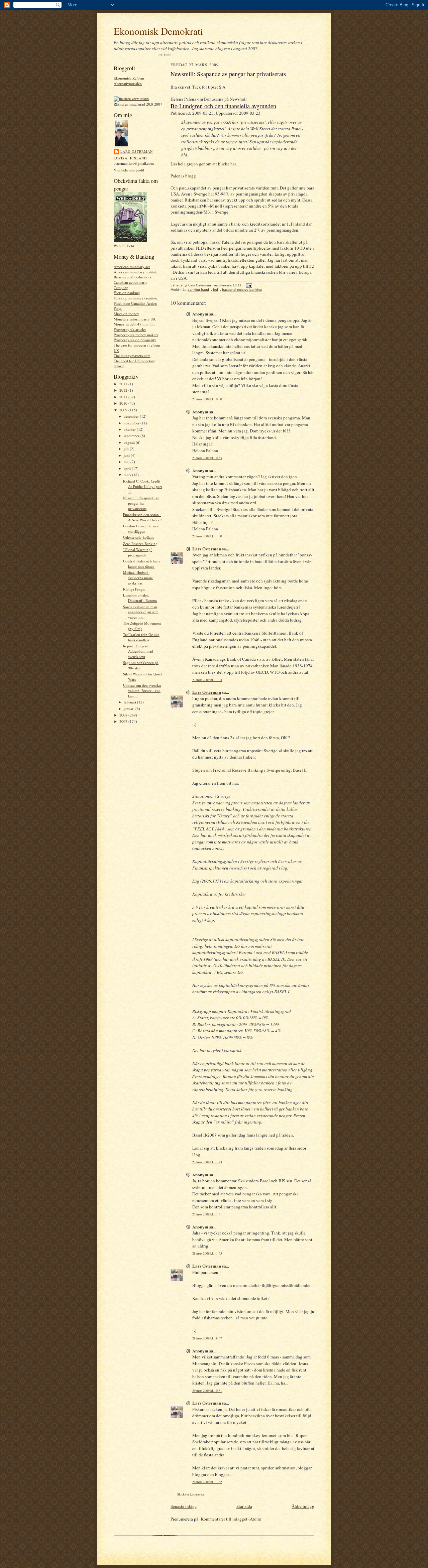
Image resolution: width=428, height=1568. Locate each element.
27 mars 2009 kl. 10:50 (207, 399)
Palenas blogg (183, 176)
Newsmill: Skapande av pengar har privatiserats (141, 503)
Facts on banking (127, 292)
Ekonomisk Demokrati (158, 30)
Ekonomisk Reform (129, 78)
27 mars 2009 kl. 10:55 (207, 458)
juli (127, 448)
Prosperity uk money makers (136, 334)
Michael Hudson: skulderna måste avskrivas (138, 577)
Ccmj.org (121, 287)
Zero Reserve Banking (140, 543)
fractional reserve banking (242, 289)
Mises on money (126, 313)
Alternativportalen (128, 83)
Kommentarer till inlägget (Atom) (231, 1519)
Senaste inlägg (184, 1506)
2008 (123, 714)
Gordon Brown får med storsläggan (141, 528)
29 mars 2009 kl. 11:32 (207, 1482)
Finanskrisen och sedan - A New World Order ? (142, 517)
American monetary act (132, 266)
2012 (123, 390)
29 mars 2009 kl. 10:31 (207, 1391)
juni (127, 455)
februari (130, 701)
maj (127, 461)
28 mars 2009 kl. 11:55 (207, 1253)
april (128, 468)
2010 (123, 403)
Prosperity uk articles (130, 329)
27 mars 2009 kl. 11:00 (207, 536)
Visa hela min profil (129, 169)
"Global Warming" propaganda (137, 552)
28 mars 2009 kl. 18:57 (207, 1338)
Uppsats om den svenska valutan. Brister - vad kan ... (142, 690)
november (132, 422)
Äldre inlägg (303, 1506)
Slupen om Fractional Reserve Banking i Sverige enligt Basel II (249, 770)
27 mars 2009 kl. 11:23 (207, 1162)
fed (215, 289)
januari (129, 708)
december (132, 416)
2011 (123, 396)
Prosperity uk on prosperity (135, 339)
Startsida (244, 1506)
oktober (130, 429)
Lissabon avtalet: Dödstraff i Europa (140, 598)
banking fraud (198, 289)
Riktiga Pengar (134, 589)
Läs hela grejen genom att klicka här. (204, 164)
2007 (123, 721)
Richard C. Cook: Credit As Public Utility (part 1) (142, 486)
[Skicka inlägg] (248, 285)
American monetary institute (135, 271)
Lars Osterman (136, 151)
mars (128, 474)
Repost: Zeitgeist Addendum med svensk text (138, 651)
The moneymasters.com (132, 355)
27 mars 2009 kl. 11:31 (207, 1214)
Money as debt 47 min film (134, 323)
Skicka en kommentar (191, 1494)
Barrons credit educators (132, 276)
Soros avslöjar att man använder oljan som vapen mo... (140, 612)
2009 (123, 409)
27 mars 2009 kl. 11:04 (207, 680)
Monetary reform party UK (135, 318)
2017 (123, 383)
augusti (130, 442)
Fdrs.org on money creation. (136, 297)
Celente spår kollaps (138, 537)
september (132, 435)
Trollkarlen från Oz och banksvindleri (141, 637)
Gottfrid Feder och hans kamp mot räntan (141, 563)
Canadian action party (130, 282)
